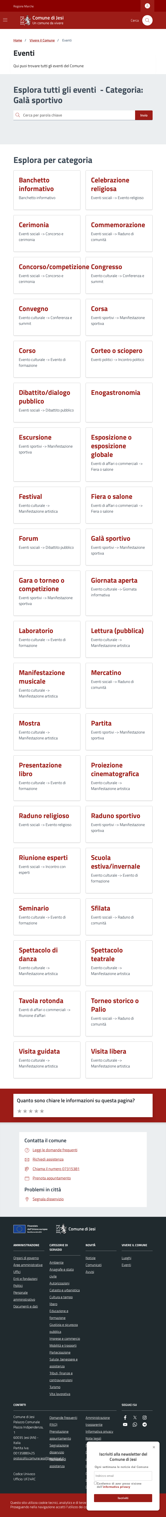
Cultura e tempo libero (61, 1300)
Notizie (91, 1257)
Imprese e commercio (64, 1338)
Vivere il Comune (42, 40)
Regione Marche (15, 6)
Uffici (17, 1271)
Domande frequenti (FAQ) (63, 1421)
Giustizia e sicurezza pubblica (63, 1328)
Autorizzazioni (59, 1283)
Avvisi (90, 1271)
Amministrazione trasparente (98, 1421)
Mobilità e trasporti (63, 1345)
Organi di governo (26, 1257)
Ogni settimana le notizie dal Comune (121, 1467)
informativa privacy (116, 1486)
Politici (18, 1285)
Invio (143, 115)
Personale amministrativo (24, 1296)
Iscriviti (123, 1498)
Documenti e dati (25, 1306)
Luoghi (126, 1257)
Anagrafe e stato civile (61, 1273)
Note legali (93, 1438)
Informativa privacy (99, 1431)
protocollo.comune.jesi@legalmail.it (38, 1458)
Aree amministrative (28, 1264)
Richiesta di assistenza (57, 1462)
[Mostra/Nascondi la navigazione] (5, 19)
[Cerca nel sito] (147, 20)
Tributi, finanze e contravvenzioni (61, 1376)
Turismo (54, 1386)
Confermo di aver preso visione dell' (119, 1485)
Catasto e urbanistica (64, 1290)
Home (17, 40)
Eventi (126, 1264)
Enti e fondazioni (25, 1278)
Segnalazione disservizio (59, 1449)
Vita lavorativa (59, 1393)
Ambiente (56, 1262)
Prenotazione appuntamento (60, 1435)
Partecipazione (59, 1352)
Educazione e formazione (58, 1314)
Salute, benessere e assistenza (63, 1363)
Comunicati (94, 1264)
